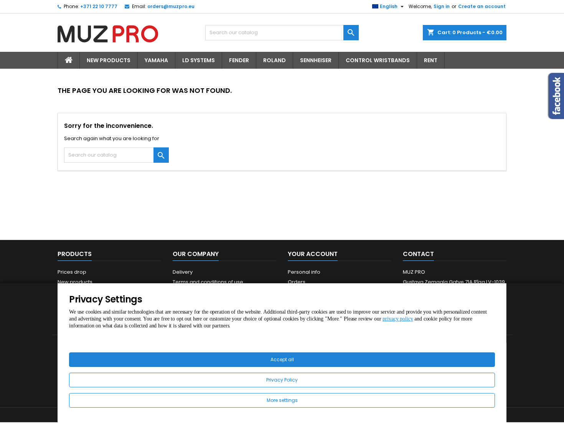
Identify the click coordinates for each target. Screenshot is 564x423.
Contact (418, 254)
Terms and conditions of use (208, 282)
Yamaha (156, 60)
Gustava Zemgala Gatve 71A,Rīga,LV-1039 (454, 282)
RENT (430, 60)
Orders (296, 282)
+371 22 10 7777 (98, 6)
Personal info (304, 272)
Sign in (442, 6)
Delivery (183, 272)
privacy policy (398, 319)
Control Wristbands (378, 60)
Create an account (482, 6)
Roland (274, 60)
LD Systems (198, 60)
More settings (282, 400)
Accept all (282, 359)
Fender (239, 60)
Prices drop (72, 272)
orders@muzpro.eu (171, 6)
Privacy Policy (282, 380)
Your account (313, 254)
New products (75, 282)
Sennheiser (315, 60)
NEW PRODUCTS (108, 60)
